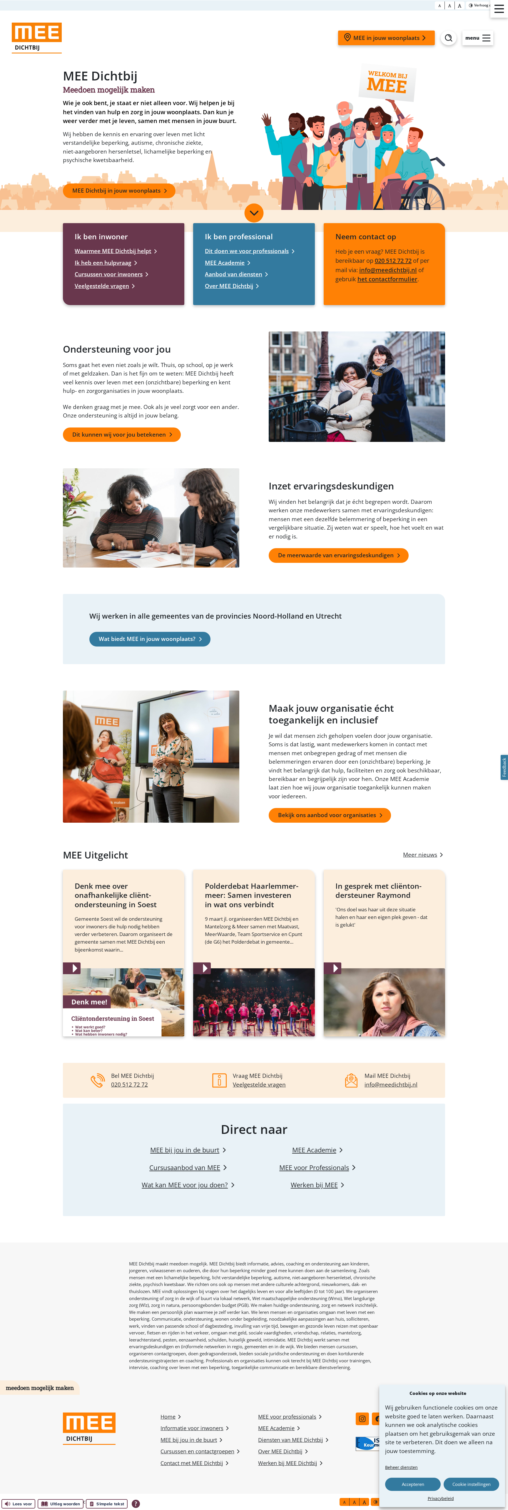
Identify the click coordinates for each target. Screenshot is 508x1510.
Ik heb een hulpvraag (103, 263)
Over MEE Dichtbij (229, 286)
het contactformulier (387, 279)
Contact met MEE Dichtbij (192, 1463)
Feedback (504, 767)
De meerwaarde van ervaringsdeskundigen (336, 555)
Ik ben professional (239, 236)
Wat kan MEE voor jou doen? (185, 1185)
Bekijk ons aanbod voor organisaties (327, 815)
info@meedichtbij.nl (388, 270)
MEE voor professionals (287, 1416)
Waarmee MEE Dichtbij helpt (113, 251)
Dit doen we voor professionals (247, 251)
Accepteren (413, 1484)
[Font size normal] (440, 5)
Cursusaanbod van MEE (184, 1167)
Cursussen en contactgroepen (197, 1451)
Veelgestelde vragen (102, 286)
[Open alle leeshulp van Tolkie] (136, 1504)
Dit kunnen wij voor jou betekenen (119, 434)
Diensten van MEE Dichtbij (290, 1439)
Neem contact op (365, 236)
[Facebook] (378, 1419)
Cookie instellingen (471, 1484)
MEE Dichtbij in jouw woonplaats (116, 190)
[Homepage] (37, 38)
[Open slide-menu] (499, 9)
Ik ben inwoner (101, 236)
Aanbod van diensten (233, 274)
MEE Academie (225, 263)
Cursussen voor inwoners (109, 274)
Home (168, 1416)
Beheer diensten (401, 1467)
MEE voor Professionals (314, 1167)
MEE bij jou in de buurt (184, 1150)
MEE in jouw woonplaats (386, 38)
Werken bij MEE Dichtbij (287, 1463)
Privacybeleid (441, 1498)
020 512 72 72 (393, 260)
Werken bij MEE (314, 1185)
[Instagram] (362, 1419)
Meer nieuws (420, 854)
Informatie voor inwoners (192, 1428)
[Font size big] (450, 5)
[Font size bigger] (459, 5)
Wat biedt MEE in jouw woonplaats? (147, 639)
